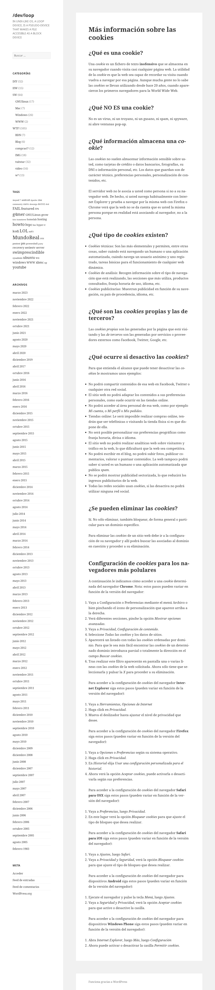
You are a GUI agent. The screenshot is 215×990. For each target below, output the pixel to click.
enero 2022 (20, 313)
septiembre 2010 (23, 728)
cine (40, 200)
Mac (18, 108)
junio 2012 (19, 641)
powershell (32, 243)
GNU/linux (21, 101)
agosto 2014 (20, 507)
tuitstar (20, 162)
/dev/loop (23, 15)
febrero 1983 (21, 849)
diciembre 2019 (23, 359)
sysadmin (17, 258)
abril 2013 (19, 587)
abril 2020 (19, 353)
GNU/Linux (33, 215)
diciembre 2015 (23, 413)
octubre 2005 (21, 829)
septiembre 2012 (23, 634)
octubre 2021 (21, 326)
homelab (32, 219)
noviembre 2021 (23, 319)
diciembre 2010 (23, 715)
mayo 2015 (19, 453)
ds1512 (41, 204)
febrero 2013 (21, 601)
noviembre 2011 (23, 674)
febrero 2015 (21, 473)
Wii (37, 258)
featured (27, 208)
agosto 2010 (20, 735)
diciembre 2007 (23, 768)
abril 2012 (19, 654)
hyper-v (41, 224)
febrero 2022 (21, 306)
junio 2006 (19, 815)
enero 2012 (20, 668)
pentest (16, 243)
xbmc (40, 262)
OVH (42, 238)
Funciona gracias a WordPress (108, 982)
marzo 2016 (20, 393)
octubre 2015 (21, 426)
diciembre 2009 (23, 748)
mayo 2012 (19, 648)
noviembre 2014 (23, 494)
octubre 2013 (21, 567)
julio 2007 (19, 782)
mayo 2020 (19, 346)
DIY (15, 81)
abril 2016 (19, 386)
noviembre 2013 (23, 561)
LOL (24, 231)
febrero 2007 (21, 802)
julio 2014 (19, 514)
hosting (42, 219)
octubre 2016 (21, 373)
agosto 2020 (20, 339)
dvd (47, 204)
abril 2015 (19, 460)
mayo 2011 (19, 701)
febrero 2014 (21, 547)
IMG (18, 155)
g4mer (19, 214)
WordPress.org (22, 893)
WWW (19, 121)
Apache (34, 200)
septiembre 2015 (23, 433)
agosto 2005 (20, 842)
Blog (18, 142)
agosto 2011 (20, 695)
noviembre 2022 (23, 299)
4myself (16, 200)
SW (15, 95)
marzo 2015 (20, 467)
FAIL (16, 208)
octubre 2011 (21, 681)
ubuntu (29, 257)
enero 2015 (20, 480)
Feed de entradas (24, 880)
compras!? (22, 148)
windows (19, 262)
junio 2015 (19, 447)
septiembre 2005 (23, 835)
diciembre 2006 (23, 808)
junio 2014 (19, 520)
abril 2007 (19, 795)
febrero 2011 (21, 708)
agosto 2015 (20, 440)
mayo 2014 (19, 527)
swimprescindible (28, 252)
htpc (28, 224)
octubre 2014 (21, 500)
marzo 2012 (20, 661)
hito (14, 219)
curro (26, 204)
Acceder (18, 873)
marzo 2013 (20, 594)
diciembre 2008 (23, 755)
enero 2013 (20, 607)
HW (15, 88)
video (18, 168)
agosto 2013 (20, 574)
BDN (18, 135)
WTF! (16, 128)
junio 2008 (19, 762)
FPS (37, 208)
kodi (16, 231)
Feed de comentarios (26, 887)
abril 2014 (19, 534)
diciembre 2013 (23, 554)
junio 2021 (19, 333)
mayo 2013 (19, 581)
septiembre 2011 (23, 688)
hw (34, 225)
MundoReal (26, 237)
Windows (21, 115)
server (40, 247)
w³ (17, 175)
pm (23, 243)
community (18, 204)
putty (40, 244)
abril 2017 (19, 366)
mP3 (31, 231)
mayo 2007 (19, 788)
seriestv (30, 247)
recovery (18, 247)
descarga (33, 204)
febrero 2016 (21, 400)
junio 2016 (19, 380)
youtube (19, 267)
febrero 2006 (21, 822)
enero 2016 (20, 406)
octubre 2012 (21, 628)
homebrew (21, 219)
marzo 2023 (20, 292)
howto (19, 224)
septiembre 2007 (23, 775)
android (26, 200)
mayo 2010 (19, 741)
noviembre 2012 (23, 621)
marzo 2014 (20, 540)
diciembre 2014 (23, 487)
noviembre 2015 (23, 420)
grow (44, 215)
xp (45, 262)
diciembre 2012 (23, 614)
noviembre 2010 (23, 721)
